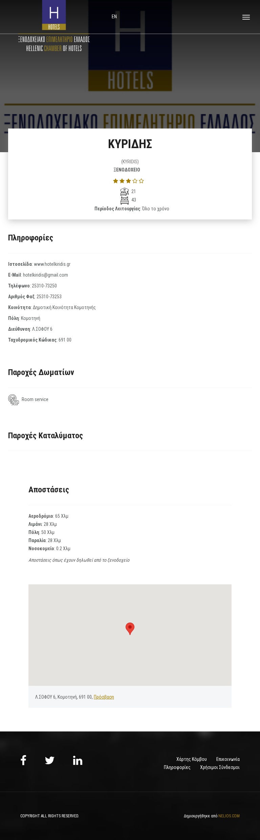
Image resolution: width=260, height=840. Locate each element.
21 (133, 191)
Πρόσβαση (104, 697)
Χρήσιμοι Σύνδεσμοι (220, 767)
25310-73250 (44, 285)
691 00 (65, 340)
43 (133, 200)
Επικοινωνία (228, 759)
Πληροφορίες (177, 767)
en (114, 16)
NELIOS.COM (229, 816)
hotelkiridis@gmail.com (45, 275)
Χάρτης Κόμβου (191, 759)
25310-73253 (49, 296)
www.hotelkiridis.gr (52, 264)
